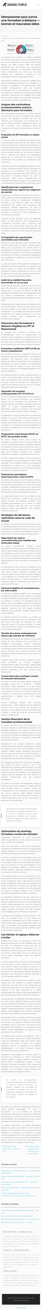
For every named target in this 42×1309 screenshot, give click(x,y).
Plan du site (21, 1308)
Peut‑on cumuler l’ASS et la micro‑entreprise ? (17, 1216)
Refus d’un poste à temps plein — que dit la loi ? (11, 1149)
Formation (6, 36)
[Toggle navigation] (38, 4)
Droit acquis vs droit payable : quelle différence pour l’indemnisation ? (32, 1150)
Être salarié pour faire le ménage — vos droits (17, 1222)
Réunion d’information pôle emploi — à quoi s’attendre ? (20, 1219)
